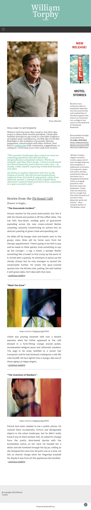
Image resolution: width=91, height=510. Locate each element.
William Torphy (45, 11)
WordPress (50, 506)
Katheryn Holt (38, 331)
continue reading (16, 364)
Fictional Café (42, 199)
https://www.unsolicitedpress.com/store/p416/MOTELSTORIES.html (79, 144)
